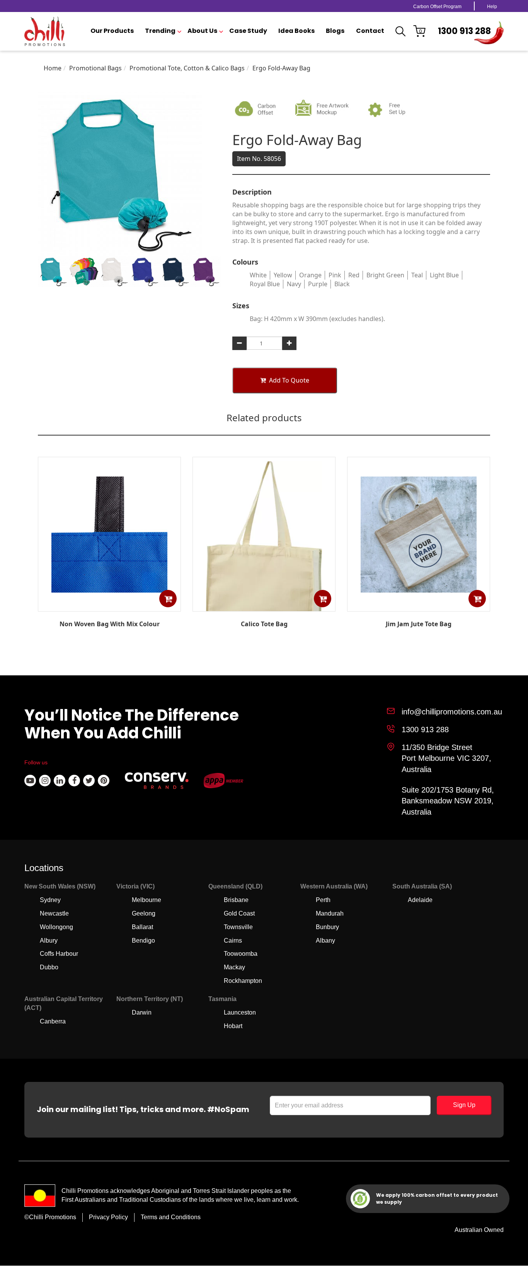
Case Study (248, 31)
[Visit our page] (30, 780)
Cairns (233, 940)
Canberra (53, 1021)
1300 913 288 (464, 31)
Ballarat (142, 927)
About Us (202, 31)
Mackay (234, 967)
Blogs (335, 31)
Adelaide (420, 900)
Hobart (233, 1026)
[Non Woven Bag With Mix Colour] (109, 605)
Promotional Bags (95, 68)
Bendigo (143, 940)
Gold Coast (239, 913)
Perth (323, 900)
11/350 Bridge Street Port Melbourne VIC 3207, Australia (446, 758)
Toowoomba (240, 953)
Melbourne (146, 900)
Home (52, 68)
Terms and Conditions (171, 1217)
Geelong (143, 913)
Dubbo (49, 967)
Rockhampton (243, 980)
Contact (370, 31)
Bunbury (327, 927)
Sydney (50, 900)
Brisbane (236, 900)
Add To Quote (289, 380)
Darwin (142, 1012)
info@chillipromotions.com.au (452, 711)
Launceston (240, 1012)
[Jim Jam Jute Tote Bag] (419, 605)
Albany (325, 940)
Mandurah (330, 913)
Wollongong (56, 927)
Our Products (112, 31)
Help (492, 6)
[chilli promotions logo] (44, 31)
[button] (168, 598)
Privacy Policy (108, 1217)
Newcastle (54, 913)
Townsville (238, 927)
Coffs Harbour (59, 953)
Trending (160, 31)
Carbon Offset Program (437, 6)
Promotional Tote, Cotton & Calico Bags (187, 68)
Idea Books (296, 31)
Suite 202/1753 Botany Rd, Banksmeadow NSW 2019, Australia (448, 801)
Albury (49, 940)
